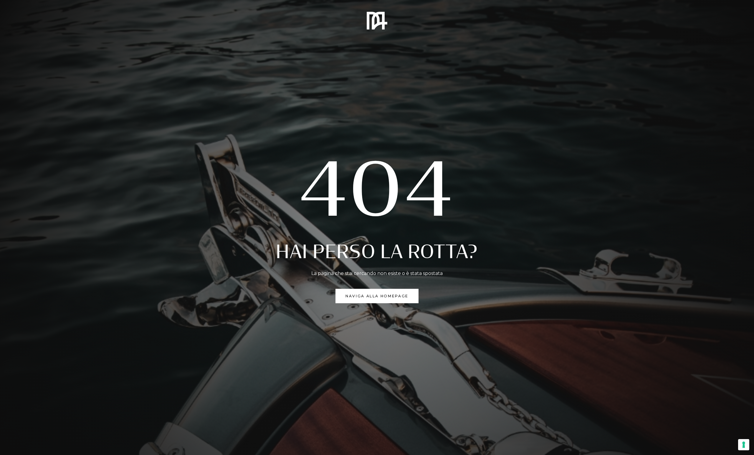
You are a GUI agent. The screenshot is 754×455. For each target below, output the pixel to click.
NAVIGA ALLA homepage (377, 296)
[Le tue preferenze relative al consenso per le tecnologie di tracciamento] (743, 444)
